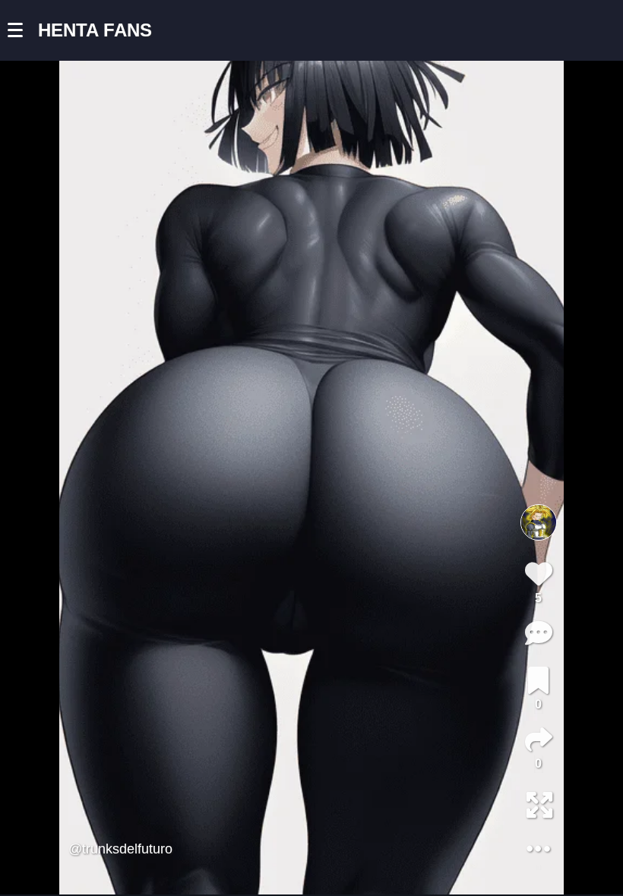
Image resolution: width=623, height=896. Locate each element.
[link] (538, 680)
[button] (23, 30)
